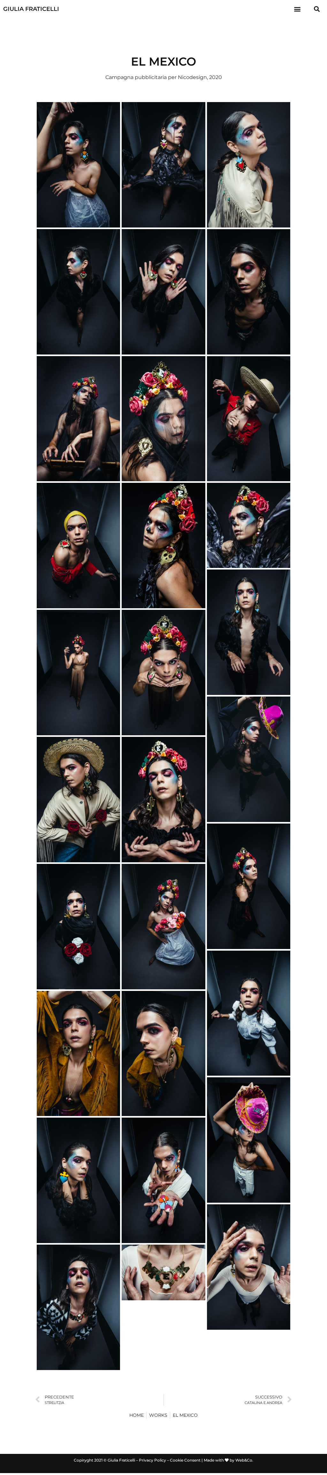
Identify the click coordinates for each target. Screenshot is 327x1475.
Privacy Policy (152, 1460)
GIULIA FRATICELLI (31, 8)
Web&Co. (244, 1460)
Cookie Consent (185, 1460)
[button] (297, 9)
